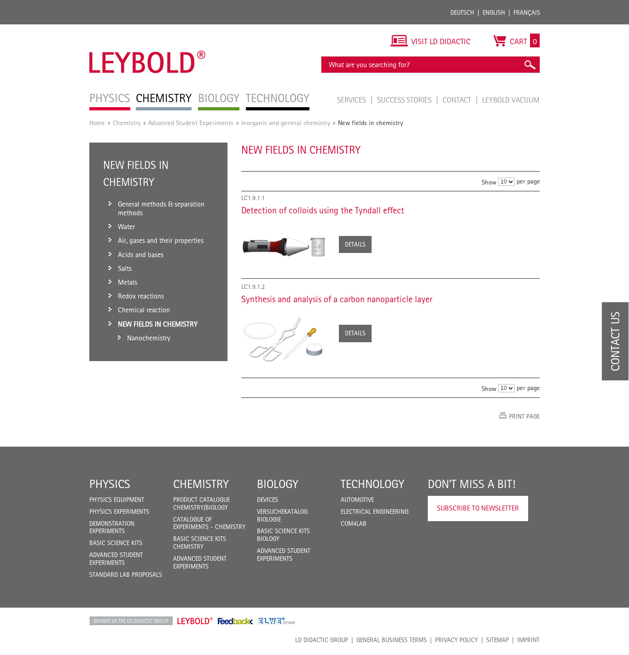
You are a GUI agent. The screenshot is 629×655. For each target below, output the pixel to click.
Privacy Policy (456, 640)
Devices (267, 499)
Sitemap (497, 640)
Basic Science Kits (115, 542)
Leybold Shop (195, 621)
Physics (109, 484)
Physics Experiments (119, 511)
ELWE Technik (277, 621)
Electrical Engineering (374, 511)
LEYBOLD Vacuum (511, 99)
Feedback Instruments (235, 621)
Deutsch (462, 12)
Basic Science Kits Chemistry (199, 542)
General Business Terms (391, 640)
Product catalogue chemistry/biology (201, 503)
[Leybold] (147, 29)
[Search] (530, 64)
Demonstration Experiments (111, 527)
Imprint (528, 640)
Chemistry (126, 122)
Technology (372, 484)
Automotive (357, 499)
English (494, 12)
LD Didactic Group (321, 640)
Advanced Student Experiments (190, 122)
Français (526, 12)
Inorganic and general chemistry (285, 122)
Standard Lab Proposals (125, 574)
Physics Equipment (116, 499)
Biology (277, 484)
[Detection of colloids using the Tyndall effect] (285, 246)
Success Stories (405, 99)
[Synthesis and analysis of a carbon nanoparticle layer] (285, 338)
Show (489, 182)
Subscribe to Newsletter (478, 508)
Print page (524, 416)
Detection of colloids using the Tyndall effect (322, 210)
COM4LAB (354, 523)
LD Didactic (131, 621)
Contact (458, 99)
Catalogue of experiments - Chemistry (209, 523)
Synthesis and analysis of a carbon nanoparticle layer (336, 299)
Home (97, 122)
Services (352, 99)
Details (355, 244)
